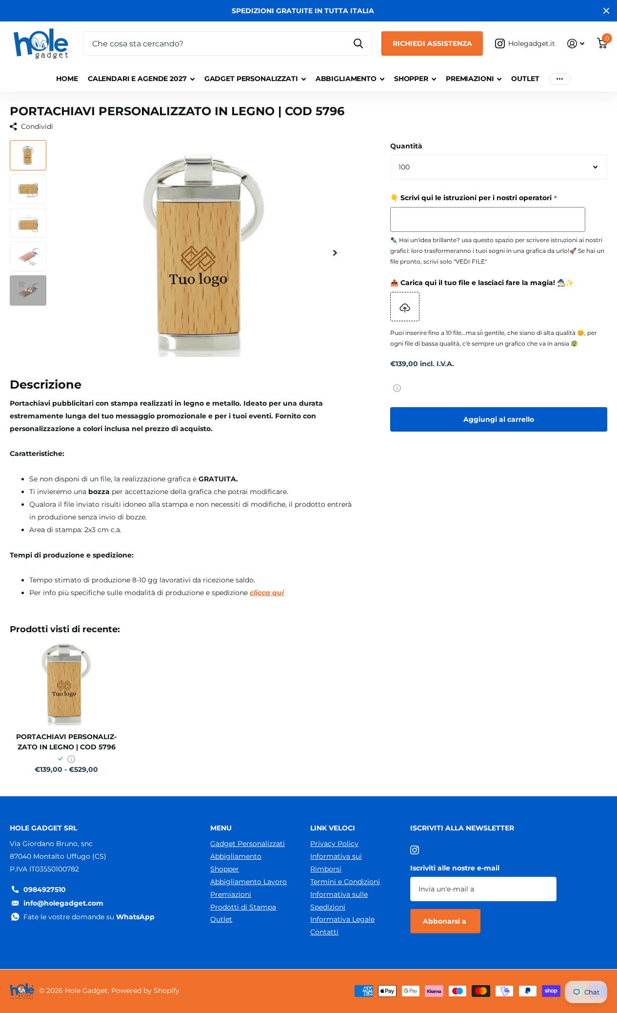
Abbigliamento (346, 78)
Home (67, 78)
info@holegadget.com (63, 903)
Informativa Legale (342, 919)
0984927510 (44, 889)
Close (606, 10)
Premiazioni (470, 78)
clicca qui (267, 592)
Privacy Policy (334, 843)
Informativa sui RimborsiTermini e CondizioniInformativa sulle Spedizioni (345, 881)
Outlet (525, 78)
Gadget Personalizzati (251, 78)
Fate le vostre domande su (89, 916)
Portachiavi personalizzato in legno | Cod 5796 (66, 741)
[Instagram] (414, 850)
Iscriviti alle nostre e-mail (454, 868)
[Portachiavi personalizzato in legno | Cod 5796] (66, 683)
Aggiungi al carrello (498, 419)
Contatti (324, 932)
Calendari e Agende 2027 (137, 78)
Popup (397, 387)
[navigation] (28, 155)
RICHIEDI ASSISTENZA (432, 43)
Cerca (358, 43)
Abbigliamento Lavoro (248, 881)
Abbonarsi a (445, 921)
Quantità (406, 146)
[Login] (576, 44)
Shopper (411, 78)
